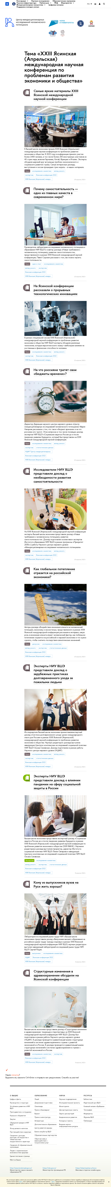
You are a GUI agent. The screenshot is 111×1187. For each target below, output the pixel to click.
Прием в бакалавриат (42, 1110)
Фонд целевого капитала (19, 1128)
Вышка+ (37, 1114)
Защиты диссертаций (66, 1114)
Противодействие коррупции (20, 1132)
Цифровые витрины (56, 5)
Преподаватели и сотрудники (20, 1112)
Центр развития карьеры (43, 1128)
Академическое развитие (68, 1117)
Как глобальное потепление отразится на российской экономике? (54, 573)
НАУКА (62, 1096)
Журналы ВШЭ (89, 1117)
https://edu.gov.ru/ (49, 1168)
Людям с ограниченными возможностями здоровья (19, 1152)
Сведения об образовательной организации (21, 1146)
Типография (88, 1110)
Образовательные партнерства (46, 1135)
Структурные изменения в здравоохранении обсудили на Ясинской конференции (56, 975)
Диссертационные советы (68, 1110)
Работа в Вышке (15, 1160)
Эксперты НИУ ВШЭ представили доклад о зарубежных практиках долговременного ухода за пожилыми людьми (53, 674)
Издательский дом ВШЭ (92, 1103)
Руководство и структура (19, 1103)
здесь (20, 1181)
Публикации (88, 1121)
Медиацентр (88, 1114)
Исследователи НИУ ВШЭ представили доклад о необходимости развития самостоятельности (53, 475)
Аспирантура (39, 1121)
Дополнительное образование (45, 1124)
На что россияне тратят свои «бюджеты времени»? (55, 371)
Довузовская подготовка (43, 1103)
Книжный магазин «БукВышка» (94, 1106)
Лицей (37, 1099)
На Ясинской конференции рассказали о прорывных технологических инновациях (56, 290)
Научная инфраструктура (26, 3)
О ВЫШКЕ (14, 1096)
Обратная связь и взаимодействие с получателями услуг (42, 1141)
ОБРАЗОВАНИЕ (41, 1096)
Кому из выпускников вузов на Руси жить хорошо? (56, 884)
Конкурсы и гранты (66, 1121)
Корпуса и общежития (18, 1116)
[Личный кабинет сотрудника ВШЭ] (99, 4)
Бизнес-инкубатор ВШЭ (43, 1132)
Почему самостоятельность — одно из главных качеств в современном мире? (56, 193)
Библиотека (88, 1099)
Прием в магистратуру (43, 1117)
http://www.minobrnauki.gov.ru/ (21, 1168)
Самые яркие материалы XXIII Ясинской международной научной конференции (56, 95)
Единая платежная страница (20, 1156)
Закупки (13, 1119)
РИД (56, 3)
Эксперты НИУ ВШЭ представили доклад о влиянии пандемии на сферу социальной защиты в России (57, 782)
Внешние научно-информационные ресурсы (68, 1125)
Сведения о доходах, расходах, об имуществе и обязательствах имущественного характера (20, 1138)
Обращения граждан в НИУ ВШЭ (19, 1124)
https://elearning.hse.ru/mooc (86, 1168)
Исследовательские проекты (69, 1103)
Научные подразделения (67, 1099)
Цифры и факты (15, 1099)
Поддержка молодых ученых (28, 7)
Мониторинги (64, 1106)
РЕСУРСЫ (88, 1096)
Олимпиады (39, 1106)
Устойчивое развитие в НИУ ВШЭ (20, 1107)
